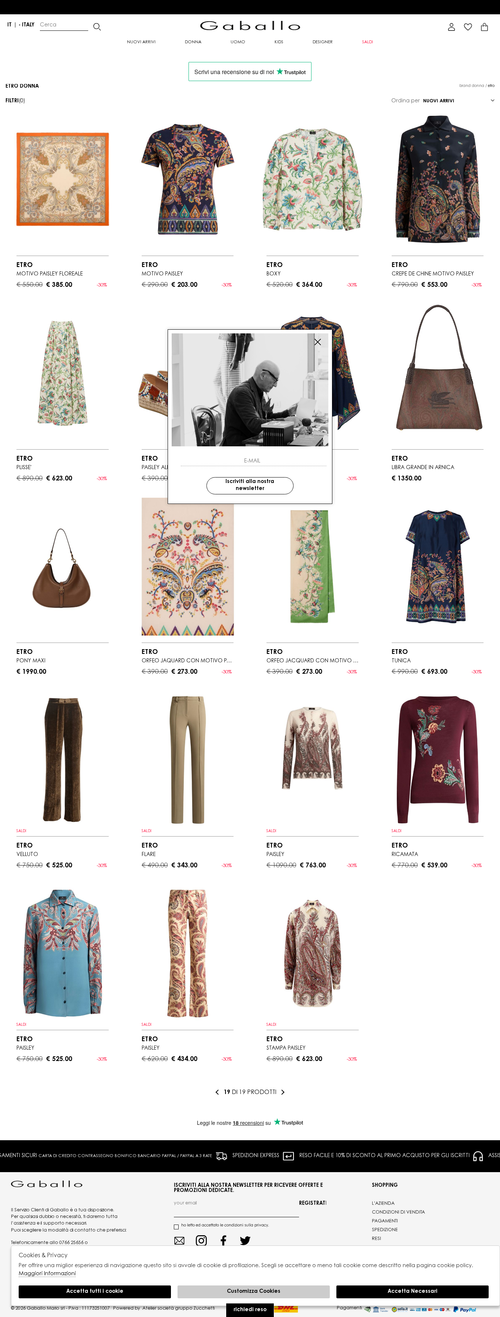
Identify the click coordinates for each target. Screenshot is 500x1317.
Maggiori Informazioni (47, 1274)
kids (279, 42)
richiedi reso (250, 1310)
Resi (376, 1239)
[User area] (451, 27)
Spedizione (385, 1230)
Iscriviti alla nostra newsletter (249, 485)
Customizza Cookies (253, 1291)
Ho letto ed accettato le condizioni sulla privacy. (225, 1226)
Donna (193, 42)
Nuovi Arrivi (141, 42)
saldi (367, 42)
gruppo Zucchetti (194, 1308)
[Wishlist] (468, 27)
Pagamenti (385, 1221)
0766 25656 (71, 1243)
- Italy (26, 25)
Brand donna (471, 86)
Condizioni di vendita (398, 1212)
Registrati (312, 1203)
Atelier (149, 1308)
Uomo (238, 42)
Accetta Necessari (412, 1291)
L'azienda (383, 1203)
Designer (323, 42)
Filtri (15, 101)
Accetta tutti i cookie (94, 1291)
